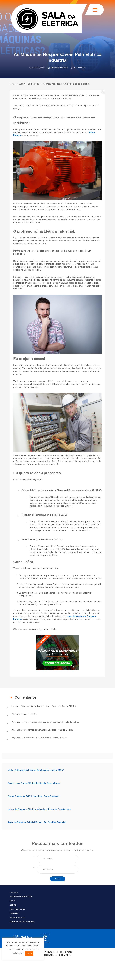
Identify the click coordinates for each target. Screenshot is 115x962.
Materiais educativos (21, 897)
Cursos (14, 892)
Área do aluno (17, 909)
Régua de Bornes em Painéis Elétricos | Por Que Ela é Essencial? (37, 822)
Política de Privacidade (22, 922)
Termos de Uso (17, 918)
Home (12, 84)
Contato (14, 913)
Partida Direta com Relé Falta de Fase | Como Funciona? (33, 796)
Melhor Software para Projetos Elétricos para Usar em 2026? (36, 770)
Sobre (13, 905)
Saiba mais (17, 953)
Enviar (57, 879)
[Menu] (95, 10)
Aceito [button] (29, 953)
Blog (12, 901)
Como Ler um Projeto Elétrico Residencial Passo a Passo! (34, 783)
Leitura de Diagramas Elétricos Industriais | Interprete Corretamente (39, 809)
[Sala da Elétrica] (47, 18)
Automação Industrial (59, 68)
